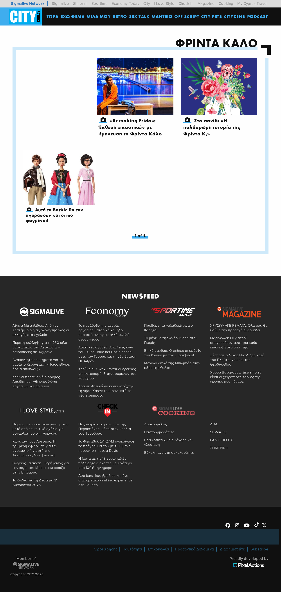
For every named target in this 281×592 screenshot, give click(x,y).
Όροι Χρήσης (105, 549)
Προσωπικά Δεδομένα (194, 549)
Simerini (80, 3)
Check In (186, 3)
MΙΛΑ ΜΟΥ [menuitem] (98, 16)
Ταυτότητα (132, 549)
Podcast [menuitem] (257, 16)
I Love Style (164, 3)
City (146, 3)
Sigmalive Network (27, 3)
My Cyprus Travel (252, 3)
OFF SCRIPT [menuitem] (186, 16)
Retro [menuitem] (120, 16)
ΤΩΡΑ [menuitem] (53, 16)
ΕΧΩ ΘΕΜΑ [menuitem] (73, 16)
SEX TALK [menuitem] (139, 16)
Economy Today (125, 3)
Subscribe (259, 549)
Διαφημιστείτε (232, 549)
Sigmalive (60, 3)
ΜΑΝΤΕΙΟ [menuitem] (161, 16)
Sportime (100, 3)
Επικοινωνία (158, 549)
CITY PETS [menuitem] (211, 16)
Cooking (226, 3)
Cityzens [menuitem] (234, 16)
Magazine (206, 3)
